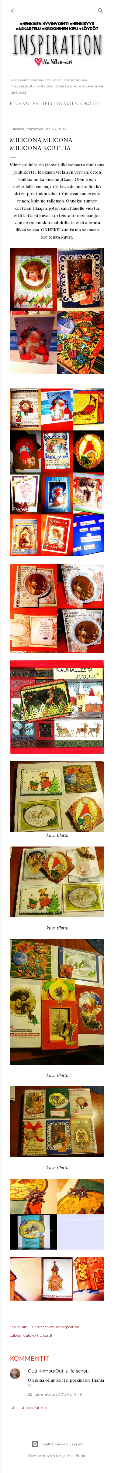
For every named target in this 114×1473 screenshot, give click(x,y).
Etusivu (19, 103)
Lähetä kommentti (29, 1408)
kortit (48, 1335)
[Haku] (100, 10)
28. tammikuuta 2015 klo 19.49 (55, 1394)
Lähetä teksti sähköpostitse (55, 1327)
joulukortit (31, 1335)
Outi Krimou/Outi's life (51, 1371)
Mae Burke (76, 1455)
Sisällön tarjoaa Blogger (62, 1444)
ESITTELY (43, 103)
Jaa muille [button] (19, 1327)
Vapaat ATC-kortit (78, 103)
